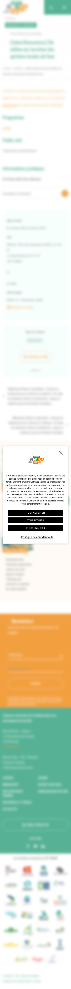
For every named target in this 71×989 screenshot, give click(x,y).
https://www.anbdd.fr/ (26, 476)
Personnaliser (35, 528)
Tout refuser (35, 520)
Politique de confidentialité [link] (37, 537)
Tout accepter (35, 512)
